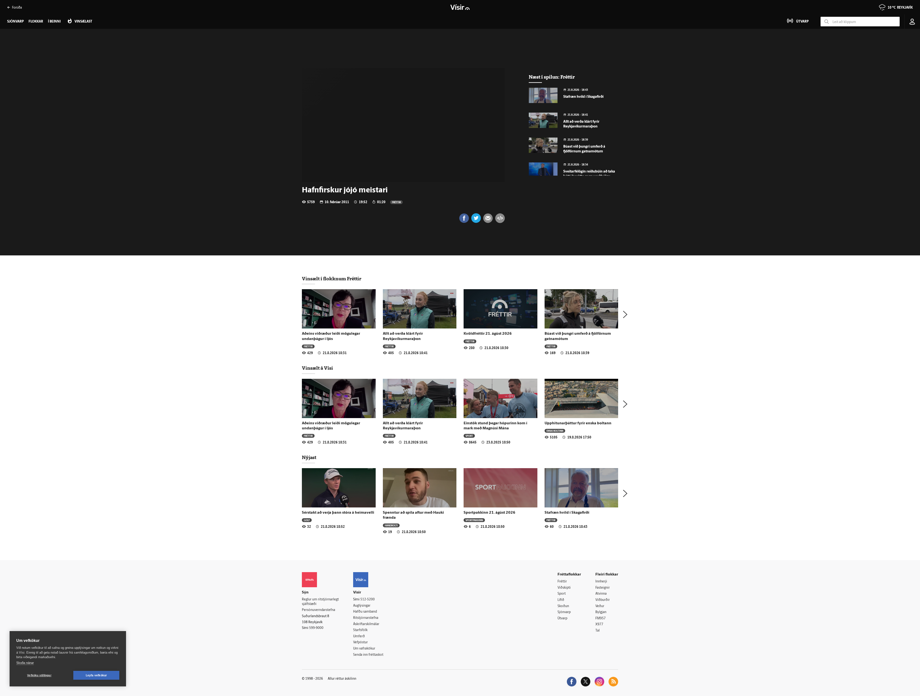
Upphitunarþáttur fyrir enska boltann (578, 423)
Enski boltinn (554, 431)
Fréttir (396, 202)
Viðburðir (602, 600)
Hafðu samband (365, 612)
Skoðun (563, 606)
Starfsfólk (360, 630)
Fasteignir (602, 588)
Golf (307, 520)
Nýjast (309, 457)
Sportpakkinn (474, 520)
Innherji (601, 581)
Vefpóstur (360, 642)
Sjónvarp (564, 612)
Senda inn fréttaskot (368, 655)
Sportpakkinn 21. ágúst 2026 (489, 513)
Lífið (561, 600)
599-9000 (316, 628)
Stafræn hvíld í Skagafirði (583, 97)
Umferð (359, 636)
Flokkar (36, 21)
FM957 (600, 618)
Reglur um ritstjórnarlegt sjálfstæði (320, 602)
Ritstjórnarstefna (365, 618)
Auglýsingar (361, 606)
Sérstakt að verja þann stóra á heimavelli (338, 513)
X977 (599, 624)
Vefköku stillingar (39, 675)
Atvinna (601, 594)
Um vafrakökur (364, 648)
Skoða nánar (25, 663)
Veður (599, 606)
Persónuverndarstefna (318, 610)
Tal (597, 631)
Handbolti (391, 525)
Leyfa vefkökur (96, 675)
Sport (469, 436)
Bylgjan (600, 612)
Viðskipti (564, 588)
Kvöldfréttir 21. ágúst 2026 (488, 334)
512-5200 (367, 599)
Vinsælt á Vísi (317, 368)
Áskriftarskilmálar (366, 624)
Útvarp (562, 618)
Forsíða (17, 7)
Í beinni (54, 21)
